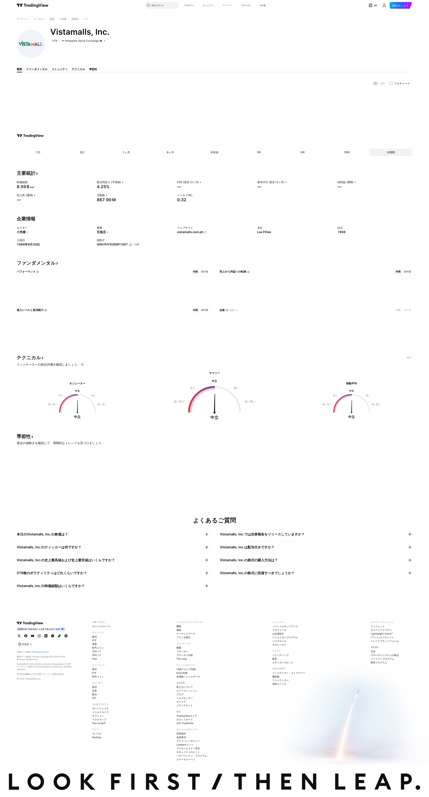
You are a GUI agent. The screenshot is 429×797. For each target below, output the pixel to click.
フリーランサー (280, 680)
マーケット (228, 5)
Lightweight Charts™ (382, 633)
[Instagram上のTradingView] (39, 636)
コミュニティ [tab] (60, 69)
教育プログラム (379, 662)
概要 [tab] (19, 69)
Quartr (61, 674)
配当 (94, 694)
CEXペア (96, 651)
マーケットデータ (185, 633)
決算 (94, 690)
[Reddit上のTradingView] (66, 636)
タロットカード (184, 719)
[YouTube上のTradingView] (32, 636)
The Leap (181, 658)
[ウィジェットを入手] (382, 83)
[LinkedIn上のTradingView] (46, 636)
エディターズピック (282, 662)
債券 (94, 644)
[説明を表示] (29, 182)
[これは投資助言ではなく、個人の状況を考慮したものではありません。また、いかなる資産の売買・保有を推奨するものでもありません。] (82, 364)
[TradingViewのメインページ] (32, 5)
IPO (94, 698)
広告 (373, 651)
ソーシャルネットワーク (285, 626)
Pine (94, 658)
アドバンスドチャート (382, 637)
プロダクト (189, 5)
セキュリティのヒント (188, 752)
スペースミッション (187, 690)
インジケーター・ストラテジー (288, 672)
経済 (94, 686)
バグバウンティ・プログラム (191, 755)
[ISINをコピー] (130, 244)
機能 (178, 626)
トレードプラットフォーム (385, 641)
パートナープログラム (382, 658)
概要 (178, 647)
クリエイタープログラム (285, 637)
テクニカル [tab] (78, 69)
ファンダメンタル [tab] (37, 69)
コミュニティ (208, 5)
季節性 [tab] (93, 69)
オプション (98, 715)
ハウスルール (279, 641)
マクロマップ (99, 719)
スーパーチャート (101, 626)
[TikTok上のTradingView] (59, 636)
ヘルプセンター (184, 698)
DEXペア (96, 655)
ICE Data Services (40, 652)
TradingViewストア (186, 715)
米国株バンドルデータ (188, 676)
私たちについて (184, 686)
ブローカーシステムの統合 (385, 655)
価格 (178, 629)
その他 (262, 5)
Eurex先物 (181, 672)
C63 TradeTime (184, 723)
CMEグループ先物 (186, 669)
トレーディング (280, 655)
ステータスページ (185, 759)
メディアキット (184, 705)
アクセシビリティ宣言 (188, 748)
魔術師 (275, 676)
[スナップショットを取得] (375, 83)
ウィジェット (378, 626)
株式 (94, 636)
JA (375, 5)
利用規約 (181, 733)
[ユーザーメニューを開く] (384, 5)
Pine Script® (99, 723)
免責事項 (181, 737)
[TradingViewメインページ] (30, 623)
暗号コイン (98, 647)
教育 (274, 658)
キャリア (181, 701)
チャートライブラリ (381, 629)
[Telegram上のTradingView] (52, 636)
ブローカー (246, 5)
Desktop (96, 737)
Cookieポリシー (184, 744)
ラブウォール (279, 629)
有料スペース (279, 683)
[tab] (195, 271)
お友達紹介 (278, 633)
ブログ (179, 694)
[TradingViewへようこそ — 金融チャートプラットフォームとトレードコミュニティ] (30, 135)
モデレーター (279, 644)
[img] (100, 40)
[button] (196, 5)
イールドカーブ (100, 712)
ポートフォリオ (100, 708)
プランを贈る (183, 637)
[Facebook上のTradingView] (25, 636)
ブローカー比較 (184, 655)
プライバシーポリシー (188, 740)
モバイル (97, 733)
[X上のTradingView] (19, 636)
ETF (94, 640)
